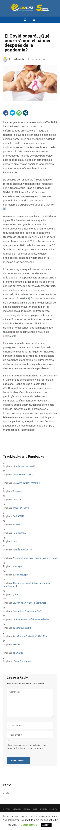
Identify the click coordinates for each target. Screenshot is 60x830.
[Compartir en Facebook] (5, 113)
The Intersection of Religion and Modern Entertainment (27, 585)
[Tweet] (12, 113)
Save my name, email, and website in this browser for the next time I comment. (27, 747)
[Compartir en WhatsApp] (19, 113)
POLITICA (43, 809)
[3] (28, 298)
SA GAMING (18, 516)
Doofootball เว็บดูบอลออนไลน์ (27, 611)
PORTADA (6, 809)
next (15, 541)
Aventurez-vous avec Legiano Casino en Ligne (35, 558)
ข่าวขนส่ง (17, 524)
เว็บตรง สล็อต (19, 533)
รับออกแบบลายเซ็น (22, 628)
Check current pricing (23, 474)
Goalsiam (17, 499)
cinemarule (18, 653)
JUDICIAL (26, 809)
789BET (16, 644)
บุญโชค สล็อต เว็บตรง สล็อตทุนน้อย (29, 603)
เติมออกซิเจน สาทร (22, 661)
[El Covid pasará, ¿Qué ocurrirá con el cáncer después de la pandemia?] (30, 82)
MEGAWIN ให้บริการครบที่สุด (26, 483)
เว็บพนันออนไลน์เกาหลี (24, 466)
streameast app (20, 574)
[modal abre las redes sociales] (25, 113)
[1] (4, 209)
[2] (32, 262)
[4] (15, 336)
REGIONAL (53, 809)
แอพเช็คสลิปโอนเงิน (22, 549)
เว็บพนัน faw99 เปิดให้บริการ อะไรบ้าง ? (31, 619)
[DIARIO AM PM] (30, 7)
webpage (17, 566)
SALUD (35, 809)
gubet (15, 594)
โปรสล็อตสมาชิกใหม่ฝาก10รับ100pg (30, 636)
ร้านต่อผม (17, 491)
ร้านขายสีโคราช (21, 508)
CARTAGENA (16, 809)
